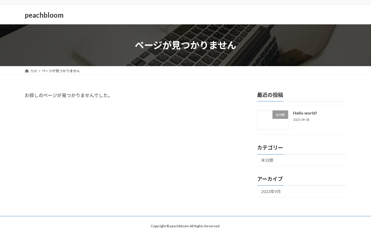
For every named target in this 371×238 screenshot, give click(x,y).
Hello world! (305, 112)
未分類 (267, 160)
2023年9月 (271, 191)
